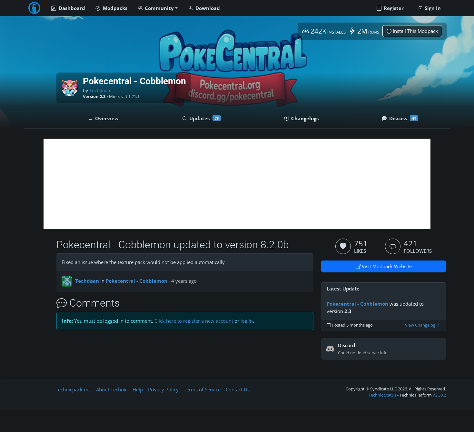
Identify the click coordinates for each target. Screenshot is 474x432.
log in (247, 321)
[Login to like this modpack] (343, 246)
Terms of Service (202, 389)
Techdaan (99, 90)
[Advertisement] (237, 184)
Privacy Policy (163, 389)
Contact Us (238, 389)
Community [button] (158, 8)
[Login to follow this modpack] (392, 246)
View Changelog (420, 325)
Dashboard (71, 8)
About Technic (111, 389)
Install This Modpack (414, 31)
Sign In (432, 8)
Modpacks (114, 8)
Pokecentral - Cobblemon (136, 281)
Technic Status (382, 395)
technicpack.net (73, 389)
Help (138, 389)
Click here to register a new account (193, 321)
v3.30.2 (439, 395)
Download (207, 8)
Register (393, 8)
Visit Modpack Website (386, 266)
